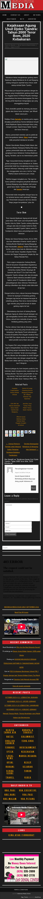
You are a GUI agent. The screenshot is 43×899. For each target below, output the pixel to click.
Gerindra (18, 119)
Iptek (10, 751)
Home (5, 15)
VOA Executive (28, 790)
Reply (33, 488)
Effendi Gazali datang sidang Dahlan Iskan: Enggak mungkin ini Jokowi (21, 421)
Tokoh (28, 771)
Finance (10, 747)
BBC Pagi (10, 790)
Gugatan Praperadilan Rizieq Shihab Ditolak (14, 391)
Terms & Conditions (21, 890)
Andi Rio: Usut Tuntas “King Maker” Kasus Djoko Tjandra (27, 407)
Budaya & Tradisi (27, 731)
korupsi (19, 189)
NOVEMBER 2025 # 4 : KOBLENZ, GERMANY (21, 709)
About (26, 15)
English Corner (10, 741)
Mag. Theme (24, 897)
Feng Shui (28, 740)
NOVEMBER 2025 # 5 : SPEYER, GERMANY (21, 701)
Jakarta (20, 247)
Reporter (13, 45)
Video (27, 777)
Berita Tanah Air (22, 45)
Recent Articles (31, 45)
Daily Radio (11, 19)
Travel (10, 777)
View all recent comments (21, 686)
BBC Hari (10, 794)
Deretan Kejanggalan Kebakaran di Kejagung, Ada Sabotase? (30, 446)
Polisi (26, 137)
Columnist (27, 736)
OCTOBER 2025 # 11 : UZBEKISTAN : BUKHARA (21, 697)
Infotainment (27, 747)
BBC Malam (10, 798)
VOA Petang (28, 798)
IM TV (22, 19)
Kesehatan (27, 751)
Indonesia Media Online (24, 893)
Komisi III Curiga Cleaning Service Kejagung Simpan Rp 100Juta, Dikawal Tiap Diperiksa (27, 393)
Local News (10, 757)
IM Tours (36, 15)
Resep (28, 762)
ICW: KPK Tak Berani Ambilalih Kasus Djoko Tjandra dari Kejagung (14, 408)
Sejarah (28, 766)
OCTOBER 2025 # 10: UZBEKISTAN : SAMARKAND (21, 705)
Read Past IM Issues (21, 612)
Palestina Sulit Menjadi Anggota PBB (26, 679)
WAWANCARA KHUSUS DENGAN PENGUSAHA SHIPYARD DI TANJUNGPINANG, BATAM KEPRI (21, 663)
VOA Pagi (27, 794)
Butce (10, 736)
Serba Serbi (10, 772)
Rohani (10, 766)
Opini (10, 762)
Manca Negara (28, 755)
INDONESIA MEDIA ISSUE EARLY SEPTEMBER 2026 (21, 607)
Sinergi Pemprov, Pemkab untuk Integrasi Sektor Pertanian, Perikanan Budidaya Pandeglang (13, 449)
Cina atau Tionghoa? (21, 835)
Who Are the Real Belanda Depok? (28, 647)
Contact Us (15, 15)
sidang (7, 47)
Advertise (32, 19)
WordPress (38, 897)
